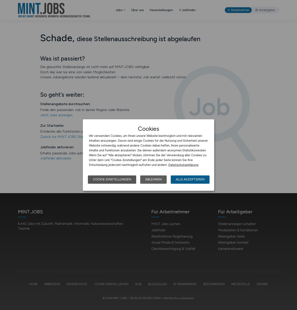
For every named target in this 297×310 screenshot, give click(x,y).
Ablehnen (153, 179)
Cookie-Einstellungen (112, 179)
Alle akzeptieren (190, 179)
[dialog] (148, 155)
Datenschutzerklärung (183, 165)
